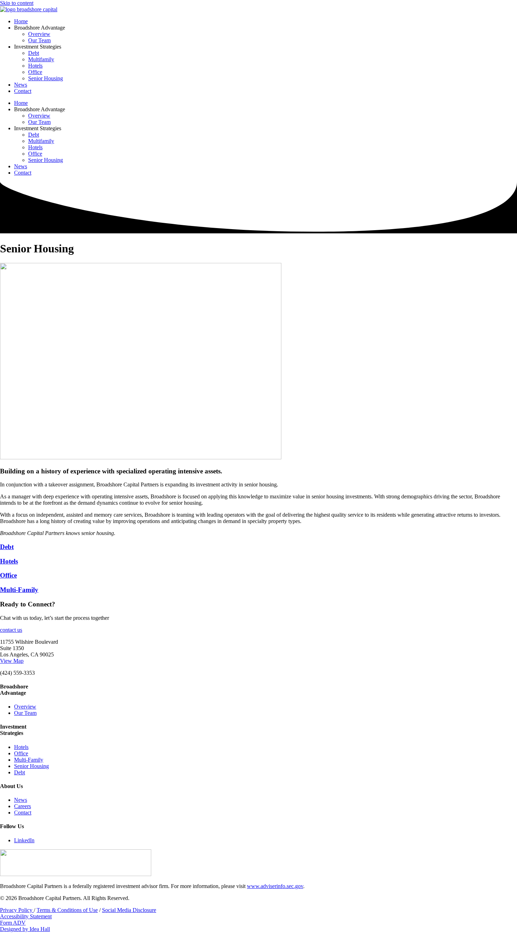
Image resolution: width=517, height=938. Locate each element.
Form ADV (13, 923)
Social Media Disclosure (129, 910)
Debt (33, 53)
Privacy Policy (17, 910)
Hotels (35, 66)
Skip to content (16, 3)
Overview (39, 34)
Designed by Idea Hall (25, 929)
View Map (12, 661)
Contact (22, 91)
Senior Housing (45, 78)
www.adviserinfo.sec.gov (275, 886)
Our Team (39, 40)
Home (21, 21)
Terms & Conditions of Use (67, 910)
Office (35, 72)
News (20, 85)
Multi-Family (19, 589)
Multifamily (41, 59)
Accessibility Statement (26, 916)
